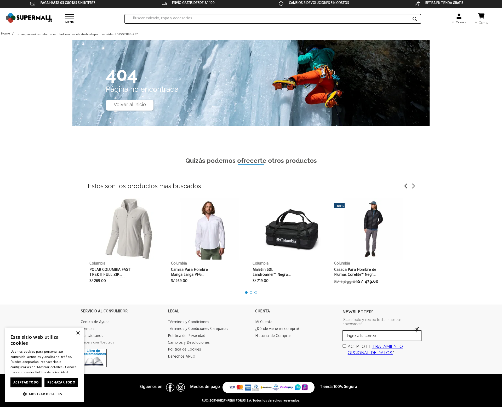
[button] (246, 292)
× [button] (78, 333)
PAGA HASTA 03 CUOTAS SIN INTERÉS (68, 3)
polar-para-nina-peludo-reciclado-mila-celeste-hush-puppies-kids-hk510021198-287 (77, 35)
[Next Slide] (413, 186)
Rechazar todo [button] (61, 382)
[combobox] (272, 19)
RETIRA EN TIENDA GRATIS (444, 3)
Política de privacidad (51, 372)
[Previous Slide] (406, 186)
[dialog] (44, 365)
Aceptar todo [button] (26, 382)
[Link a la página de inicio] (5, 34)
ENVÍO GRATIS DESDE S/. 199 (193, 3)
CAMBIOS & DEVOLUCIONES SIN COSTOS (319, 3)
